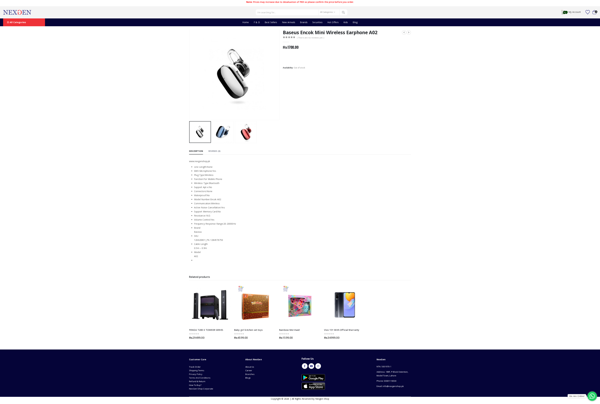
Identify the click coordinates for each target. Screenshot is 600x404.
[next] (409, 32)
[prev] (404, 32)
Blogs (248, 377)
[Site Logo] (17, 12)
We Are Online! (577, 396)
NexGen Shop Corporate (201, 388)
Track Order (195, 366)
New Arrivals (288, 22)
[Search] (344, 12)
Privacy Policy (195, 374)
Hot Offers (333, 22)
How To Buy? (195, 385)
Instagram (318, 366)
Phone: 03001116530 (386, 380)
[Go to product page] (210, 305)
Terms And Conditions (199, 377)
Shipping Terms (196, 370)
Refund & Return (197, 381)
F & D (257, 22)
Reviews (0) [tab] (214, 151)
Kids (345, 22)
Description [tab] (196, 151)
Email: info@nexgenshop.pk (390, 386)
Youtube (311, 366)
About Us (250, 366)
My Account (574, 12)
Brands (304, 22)
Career (248, 370)
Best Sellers (271, 22)
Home (245, 22)
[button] (190, 74)
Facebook (305, 366)
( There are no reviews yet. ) (310, 37)
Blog (355, 22)
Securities (317, 22)
